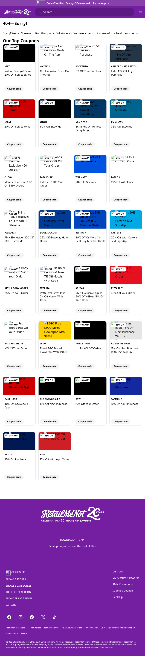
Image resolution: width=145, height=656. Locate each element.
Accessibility (12, 633)
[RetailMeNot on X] (43, 617)
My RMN (117, 571)
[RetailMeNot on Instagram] (20, 617)
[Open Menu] (140, 11)
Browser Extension (19, 598)
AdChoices (35, 627)
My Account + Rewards (125, 578)
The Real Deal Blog (18, 592)
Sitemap (24, 633)
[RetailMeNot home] (18, 12)
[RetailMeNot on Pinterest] (31, 617)
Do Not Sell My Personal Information (118, 627)
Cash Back (18, 572)
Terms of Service (52, 627)
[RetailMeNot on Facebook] (9, 617)
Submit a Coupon (122, 590)
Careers (11, 604)
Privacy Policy (91, 627)
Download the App (72, 539)
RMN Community (122, 584)
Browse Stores (16, 579)
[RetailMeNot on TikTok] (54, 617)
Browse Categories (18, 585)
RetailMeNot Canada (15, 627)
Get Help (117, 597)
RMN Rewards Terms (72, 627)
